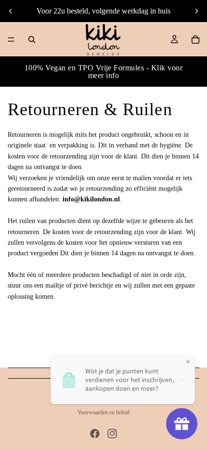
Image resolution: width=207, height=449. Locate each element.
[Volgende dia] (196, 11)
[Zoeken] (31, 39)
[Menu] (11, 39)
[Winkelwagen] (195, 39)
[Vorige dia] (10, 11)
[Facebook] (95, 433)
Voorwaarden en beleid (103, 412)
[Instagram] (112, 433)
